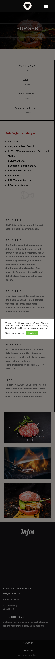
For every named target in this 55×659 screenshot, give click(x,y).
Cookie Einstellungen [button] (14, 333)
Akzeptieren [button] (31, 333)
